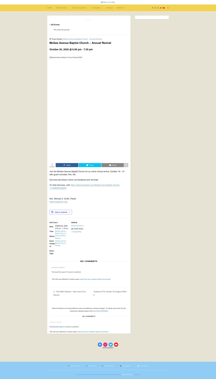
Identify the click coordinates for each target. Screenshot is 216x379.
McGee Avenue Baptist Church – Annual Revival (61, 233)
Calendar (96, 8)
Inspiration (61, 8)
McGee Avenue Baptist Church (60, 242)
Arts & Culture (79, 8)
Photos (109, 8)
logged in (64, 272)
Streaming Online (77, 225)
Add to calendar (61, 212)
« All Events (55, 24)
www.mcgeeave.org (58, 201)
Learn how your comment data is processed (95, 279)
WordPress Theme (127, 374)
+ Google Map (76, 231)
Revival (57, 238)
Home (49, 8)
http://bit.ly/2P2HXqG (100, 311)
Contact (120, 8)
